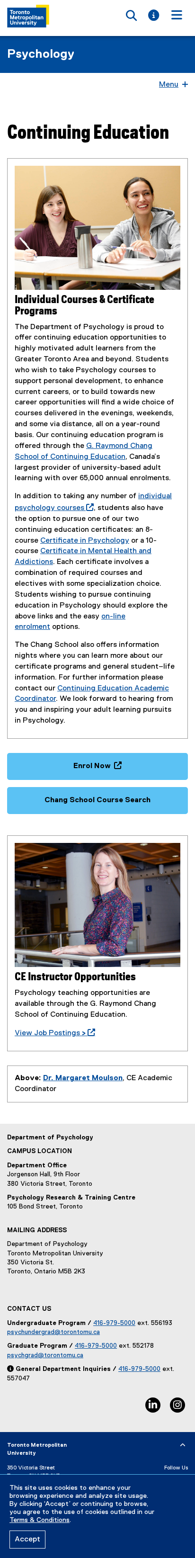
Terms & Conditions (39, 1520)
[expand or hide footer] (182, 1445)
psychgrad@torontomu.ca (45, 1355)
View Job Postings (53, 1033)
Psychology (40, 54)
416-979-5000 (114, 1323)
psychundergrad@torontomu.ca (53, 1332)
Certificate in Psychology (84, 541)
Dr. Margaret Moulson (83, 1078)
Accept (27, 1539)
